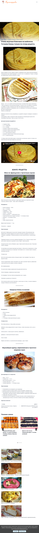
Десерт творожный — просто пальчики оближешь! (12, 460)
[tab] (17, 442)
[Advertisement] (19, 12)
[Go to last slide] (3, 429)
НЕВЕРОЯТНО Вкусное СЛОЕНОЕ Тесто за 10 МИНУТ (29, 406)
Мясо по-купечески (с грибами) (8, 503)
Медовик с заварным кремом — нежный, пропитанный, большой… (15, 475)
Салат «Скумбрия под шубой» (7, 489)
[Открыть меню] (37, 2)
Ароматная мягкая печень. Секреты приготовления (9, 406)
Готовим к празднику (12, 39)
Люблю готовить (20, 39)
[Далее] (36, 429)
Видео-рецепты (4, 39)
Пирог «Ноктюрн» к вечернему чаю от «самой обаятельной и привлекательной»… (18, 517)
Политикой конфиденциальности (21, 528)
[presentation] (9, 422)
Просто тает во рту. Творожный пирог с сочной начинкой (29, 432)
